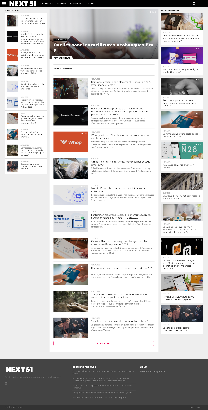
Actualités (47, 3)
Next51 (200, 408)
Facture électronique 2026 (152, 371)
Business (61, 3)
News (192, 408)
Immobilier (76, 3)
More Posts (104, 343)
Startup (89, 3)
